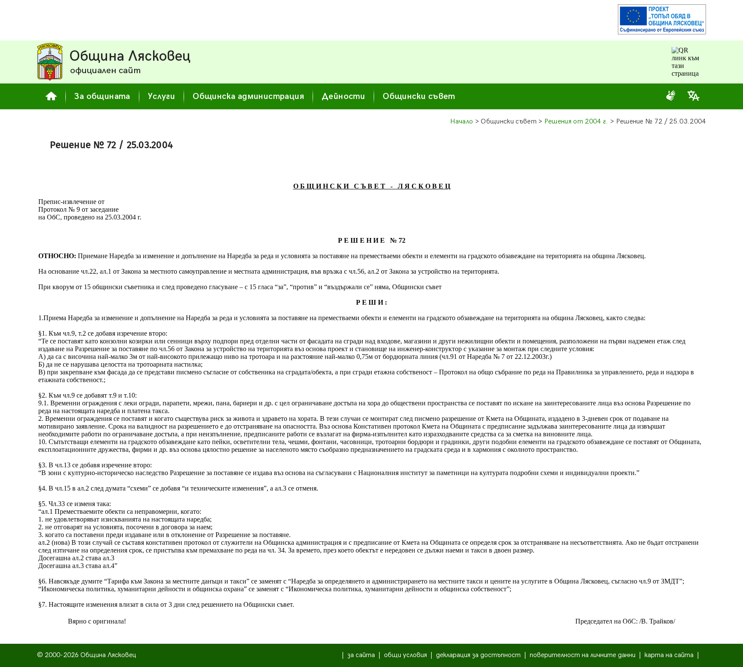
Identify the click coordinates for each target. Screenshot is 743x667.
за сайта (361, 655)
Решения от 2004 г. (576, 121)
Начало (461, 121)
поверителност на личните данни (583, 655)
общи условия (405, 655)
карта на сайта (669, 655)
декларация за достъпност (478, 655)
